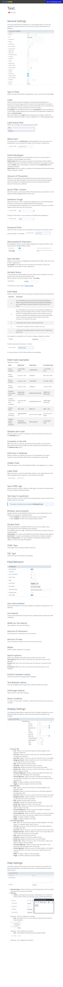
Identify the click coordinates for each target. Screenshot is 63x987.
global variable (29, 286)
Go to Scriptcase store (54, 2)
